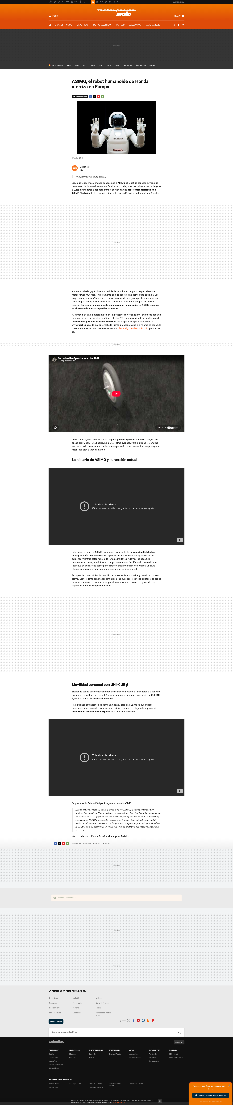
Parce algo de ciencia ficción (133, 328)
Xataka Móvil (53, 1057)
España (92, 65)
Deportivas (82, 25)
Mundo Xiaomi (54, 1068)
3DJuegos (72, 1054)
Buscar (179, 1032)
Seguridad (53, 1003)
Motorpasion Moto (116, 12)
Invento (77, 65)
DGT (85, 65)
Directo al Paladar (115, 1054)
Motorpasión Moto (135, 1057)
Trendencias (153, 1054)
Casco (101, 65)
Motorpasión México (136, 1084)
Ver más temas (56, 1021)
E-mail (102, 96)
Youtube (138, 1020)
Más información (119, 1102)
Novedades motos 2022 (103, 1014)
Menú (55, 16)
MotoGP (120, 25)
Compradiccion (154, 1061)
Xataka (51, 1054)
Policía (109, 65)
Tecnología (86, 843)
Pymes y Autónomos (176, 1057)
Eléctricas (77, 1013)
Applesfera (53, 1061)
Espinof (91, 1057)
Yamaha (76, 1008)
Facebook (178, 24)
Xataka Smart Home (56, 1064)
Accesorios (135, 25)
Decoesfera (153, 1057)
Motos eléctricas (102, 25)
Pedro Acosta (127, 65)
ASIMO (107, 843)
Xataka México (54, 1084)
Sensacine (92, 1054)
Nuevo (177, 16)
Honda (97, 843)
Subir (177, 1042)
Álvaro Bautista (141, 65)
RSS (148, 1020)
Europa (117, 65)
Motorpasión (133, 1054)
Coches (152, 65)
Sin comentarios (81, 97)
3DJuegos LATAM (75, 1084)
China (69, 65)
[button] (84, 167)
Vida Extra (72, 1057)
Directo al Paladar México (115, 1085)
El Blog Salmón (174, 1054)
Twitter (174, 24)
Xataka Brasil (53, 1087)
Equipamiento (55, 1008)
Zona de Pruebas (63, 25)
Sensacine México (95, 1084)
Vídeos (99, 998)
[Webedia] (56, 1041)
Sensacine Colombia (96, 1087)
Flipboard (98, 96)
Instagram (183, 24)
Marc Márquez (153, 25)
